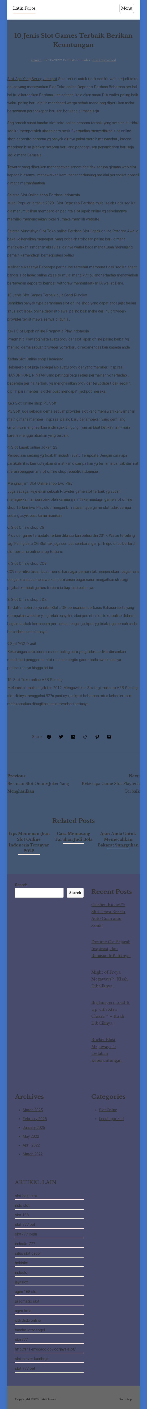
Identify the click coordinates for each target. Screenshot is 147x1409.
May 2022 (31, 1136)
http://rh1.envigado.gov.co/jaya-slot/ (45, 1349)
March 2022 (33, 1154)
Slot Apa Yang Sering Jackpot (32, 78)
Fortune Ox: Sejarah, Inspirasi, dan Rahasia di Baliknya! (111, 949)
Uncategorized (104, 60)
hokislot (22, 1263)
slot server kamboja (31, 1358)
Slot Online (108, 1110)
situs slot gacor (28, 1253)
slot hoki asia (26, 1195)
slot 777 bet (25, 1224)
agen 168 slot (26, 1291)
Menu (126, 8)
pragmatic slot (27, 1301)
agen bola (23, 1311)
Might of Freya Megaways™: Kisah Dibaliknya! (109, 979)
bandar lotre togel (30, 1330)
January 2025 (34, 1127)
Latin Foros (24, 8)
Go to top (125, 1399)
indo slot (22, 1205)
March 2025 (33, 1110)
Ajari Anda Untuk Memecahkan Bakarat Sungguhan (118, 839)
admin (36, 60)
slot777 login (26, 1234)
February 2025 (35, 1118)
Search (21, 885)
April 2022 (31, 1145)
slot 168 (22, 1215)
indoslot (22, 1272)
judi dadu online (28, 1320)
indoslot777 (25, 1243)
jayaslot (21, 1282)
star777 (21, 1339)
